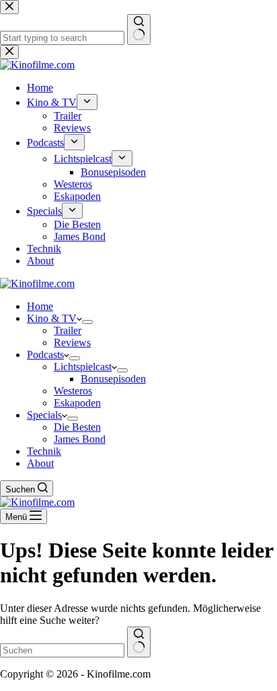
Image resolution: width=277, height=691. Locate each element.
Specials (44, 415)
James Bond (80, 439)
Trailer (67, 330)
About (40, 463)
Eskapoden (77, 403)
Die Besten (77, 427)
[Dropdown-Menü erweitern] (87, 322)
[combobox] (62, 650)
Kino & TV (52, 318)
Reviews (72, 342)
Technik (44, 451)
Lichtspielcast (83, 366)
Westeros (73, 390)
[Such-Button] (139, 642)
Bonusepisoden (113, 378)
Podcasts (45, 354)
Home (40, 306)
